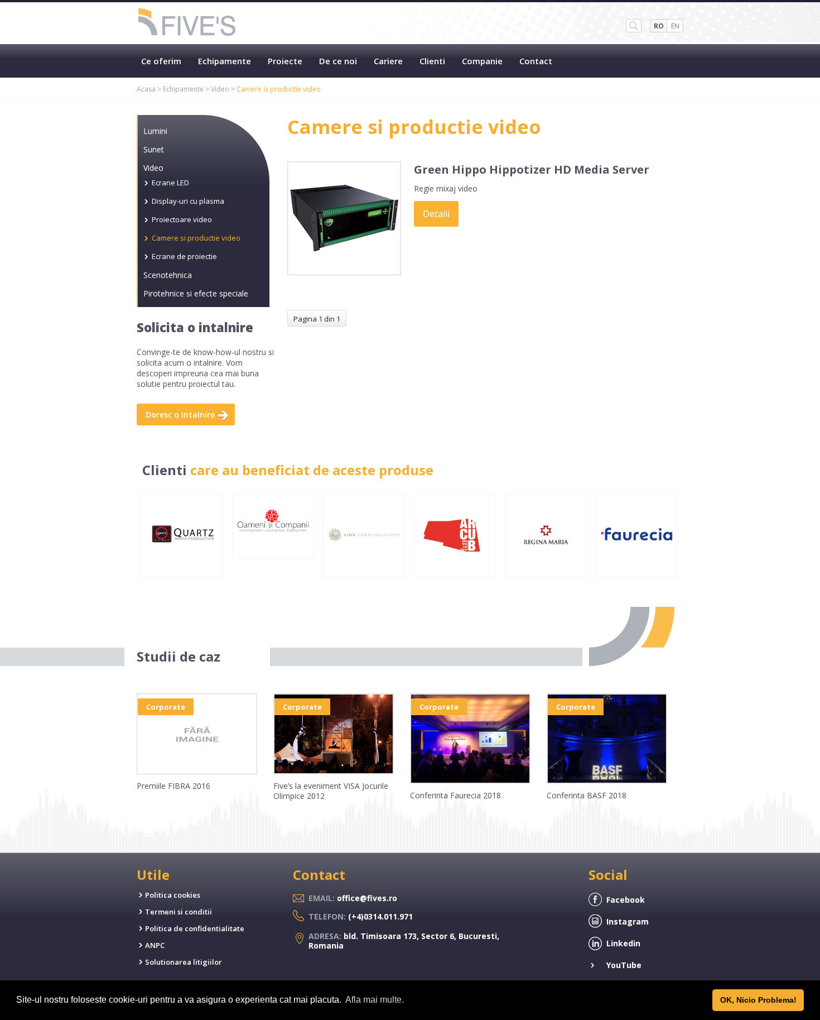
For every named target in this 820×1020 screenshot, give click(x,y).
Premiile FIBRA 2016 (173, 785)
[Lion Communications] (364, 568)
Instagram (627, 921)
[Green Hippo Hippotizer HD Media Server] (344, 272)
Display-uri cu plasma (188, 201)
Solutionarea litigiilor (183, 962)
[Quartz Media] (182, 568)
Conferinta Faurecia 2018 (455, 795)
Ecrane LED (170, 183)
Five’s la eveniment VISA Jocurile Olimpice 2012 (330, 790)
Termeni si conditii (178, 912)
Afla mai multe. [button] (374, 999)
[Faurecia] (637, 568)
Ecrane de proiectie (184, 256)
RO (659, 26)
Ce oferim (161, 60)
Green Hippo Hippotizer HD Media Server (531, 169)
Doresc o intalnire (180, 414)
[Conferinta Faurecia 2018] (470, 781)
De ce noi (338, 60)
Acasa (146, 89)
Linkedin (623, 943)
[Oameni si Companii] (273, 550)
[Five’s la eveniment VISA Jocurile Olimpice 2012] (333, 772)
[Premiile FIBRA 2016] (197, 772)
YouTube (623, 965)
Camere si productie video (196, 238)
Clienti (432, 60)
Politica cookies (172, 895)
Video (220, 89)
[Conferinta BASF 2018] (607, 781)
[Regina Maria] (546, 568)
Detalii (436, 214)
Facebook (625, 899)
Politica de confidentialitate (194, 928)
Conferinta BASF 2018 (586, 795)
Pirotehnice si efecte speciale (195, 293)
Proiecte (285, 60)
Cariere (388, 60)
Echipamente (224, 60)
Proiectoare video (182, 219)
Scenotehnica (167, 275)
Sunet (153, 149)
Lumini (155, 131)
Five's (187, 23)
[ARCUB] (455, 568)
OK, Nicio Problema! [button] (758, 999)
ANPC (155, 945)
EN (675, 26)
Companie (482, 60)
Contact (535, 60)
